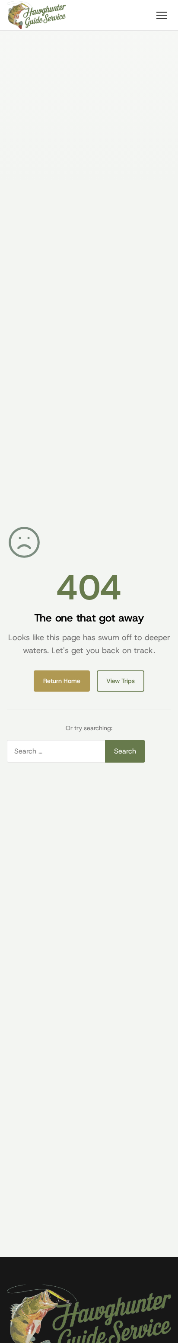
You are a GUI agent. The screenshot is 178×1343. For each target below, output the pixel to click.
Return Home (61, 681)
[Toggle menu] (161, 15)
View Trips (120, 681)
